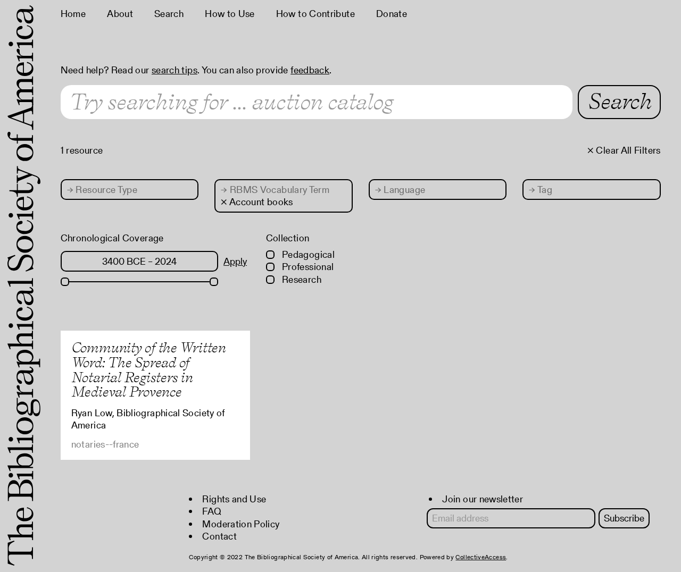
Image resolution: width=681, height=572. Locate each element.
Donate (391, 13)
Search (169, 13)
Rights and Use (234, 499)
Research (300, 279)
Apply (235, 261)
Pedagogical (307, 254)
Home (73, 13)
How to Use (230, 13)
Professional (307, 266)
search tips (174, 70)
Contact (219, 536)
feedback (309, 70)
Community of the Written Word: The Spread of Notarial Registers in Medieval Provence (148, 369)
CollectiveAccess (480, 556)
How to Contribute (315, 13)
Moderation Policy (240, 524)
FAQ (211, 511)
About (120, 13)
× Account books (257, 201)
